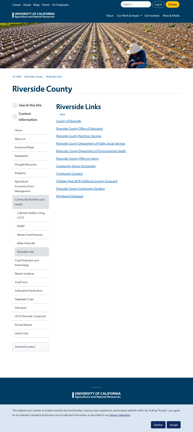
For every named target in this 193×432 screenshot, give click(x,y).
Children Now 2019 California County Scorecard (86, 181)
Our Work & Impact (128, 15)
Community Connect (69, 173)
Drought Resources (26, 164)
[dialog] (96, 418)
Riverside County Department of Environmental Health (91, 151)
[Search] (149, 4)
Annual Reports (23, 324)
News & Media (171, 15)
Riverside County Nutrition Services (78, 136)
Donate (172, 4)
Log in (158, 4)
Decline (158, 425)
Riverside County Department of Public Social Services (90, 143)
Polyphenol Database (69, 196)
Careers (16, 4)
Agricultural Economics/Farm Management (24, 186)
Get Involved (152, 15)
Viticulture (21, 307)
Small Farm (21, 282)
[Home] (33, 16)
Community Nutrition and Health (29, 202)
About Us (20, 139)
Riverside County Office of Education (79, 128)
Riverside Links (25, 251)
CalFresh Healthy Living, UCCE (31, 215)
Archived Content (25, 346)
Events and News (24, 147)
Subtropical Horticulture (28, 290)
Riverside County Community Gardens (80, 188)
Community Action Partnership (76, 166)
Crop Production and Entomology (27, 262)
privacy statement (119, 415)
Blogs (36, 4)
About (109, 15)
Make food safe (26, 243)
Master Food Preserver (30, 234)
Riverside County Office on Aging (77, 158)
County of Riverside (68, 121)
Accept (174, 425)
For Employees (60, 4)
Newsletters (21, 156)
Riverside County (34, 76)
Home (18, 130)
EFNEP (21, 226)
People (27, 4)
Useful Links (21, 333)
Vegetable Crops (24, 299)
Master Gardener (24, 273)
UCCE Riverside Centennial (30, 316)
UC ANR (16, 76)
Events (46, 4)
